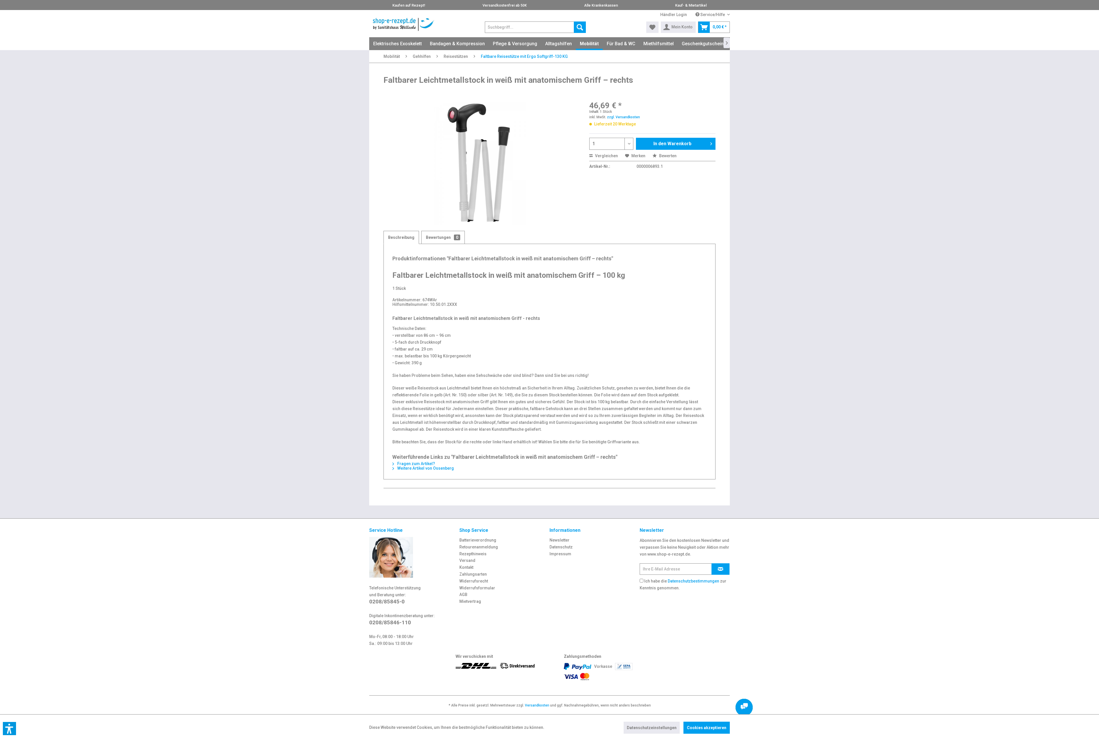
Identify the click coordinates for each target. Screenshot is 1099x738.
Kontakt (466, 567)
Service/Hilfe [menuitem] (712, 14)
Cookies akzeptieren (706, 727)
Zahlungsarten (473, 574)
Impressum (560, 554)
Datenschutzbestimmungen (693, 581)
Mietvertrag (470, 601)
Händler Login (673, 14)
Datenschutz (561, 547)
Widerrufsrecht (473, 581)
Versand (467, 560)
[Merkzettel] (652, 27)
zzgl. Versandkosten (623, 117)
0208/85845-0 (387, 601)
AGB (463, 594)
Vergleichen (606, 155)
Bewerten (667, 155)
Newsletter (560, 540)
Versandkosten (537, 705)
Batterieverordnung (477, 540)
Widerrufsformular (477, 588)
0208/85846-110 (390, 622)
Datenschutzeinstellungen (652, 727)
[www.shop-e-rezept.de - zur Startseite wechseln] (403, 24)
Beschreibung (401, 237)
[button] (9, 728)
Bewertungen (442, 237)
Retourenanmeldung (478, 547)
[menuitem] (673, 14)
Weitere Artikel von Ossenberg (425, 468)
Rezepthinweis (473, 554)
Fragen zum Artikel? (415, 463)
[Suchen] (580, 27)
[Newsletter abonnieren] (720, 569)
